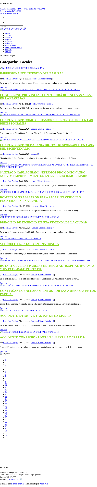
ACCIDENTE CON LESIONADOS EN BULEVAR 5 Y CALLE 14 (43, 337)
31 (6, 431)
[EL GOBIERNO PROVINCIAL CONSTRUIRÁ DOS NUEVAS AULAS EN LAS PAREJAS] (40, 90)
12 (6, 387)
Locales (8, 51)
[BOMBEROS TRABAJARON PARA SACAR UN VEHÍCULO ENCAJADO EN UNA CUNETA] (42, 192)
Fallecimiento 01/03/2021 (10, 13)
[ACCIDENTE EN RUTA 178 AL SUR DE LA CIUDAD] (24, 310)
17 (6, 399)
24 (6, 415)
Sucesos (8, 49)
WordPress (43, 484)
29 (6, 426)
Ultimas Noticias (44, 79)
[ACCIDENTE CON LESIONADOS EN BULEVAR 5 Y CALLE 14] (29, 332)
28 (6, 424)
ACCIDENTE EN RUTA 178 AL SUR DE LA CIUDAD (35, 315)
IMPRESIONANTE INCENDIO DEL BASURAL (32, 73)
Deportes (8, 41)
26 (6, 419)
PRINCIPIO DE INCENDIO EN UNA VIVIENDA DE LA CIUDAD (43, 222)
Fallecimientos (11, 45)
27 (6, 422)
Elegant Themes (17, 484)
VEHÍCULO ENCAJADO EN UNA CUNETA (29, 244)
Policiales (9, 43)
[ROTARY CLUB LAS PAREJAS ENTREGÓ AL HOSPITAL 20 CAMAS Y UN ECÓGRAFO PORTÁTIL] (45, 260)
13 (6, 390)
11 (6, 385)
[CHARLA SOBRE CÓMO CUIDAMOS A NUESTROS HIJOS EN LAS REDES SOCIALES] (40, 115)
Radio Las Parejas (10, 79)
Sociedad (8, 37)
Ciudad (8, 35)
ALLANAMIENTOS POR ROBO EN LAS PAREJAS (22, 9)
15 (6, 394)
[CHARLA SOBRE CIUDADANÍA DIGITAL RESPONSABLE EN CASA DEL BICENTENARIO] (42, 140)
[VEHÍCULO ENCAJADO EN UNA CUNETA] (20, 239)
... (6, 362)
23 (6, 412)
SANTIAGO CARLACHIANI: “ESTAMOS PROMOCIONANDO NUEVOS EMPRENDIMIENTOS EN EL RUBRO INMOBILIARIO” (45, 174)
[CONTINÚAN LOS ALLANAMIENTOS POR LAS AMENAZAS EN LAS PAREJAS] (37, 285)
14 (6, 392)
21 (6, 408)
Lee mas (3, 87)
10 (6, 383)
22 (6, 410)
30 (6, 428)
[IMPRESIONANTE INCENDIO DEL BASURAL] (22, 68)
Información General (13, 47)
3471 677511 (14, 479)
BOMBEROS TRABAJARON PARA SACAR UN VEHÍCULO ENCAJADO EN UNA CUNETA (40, 199)
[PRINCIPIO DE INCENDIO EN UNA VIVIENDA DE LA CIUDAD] (29, 217)
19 (6, 403)
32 (6, 435)
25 (6, 417)
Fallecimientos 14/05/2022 (10, 11)
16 (6, 397)
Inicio (7, 33)
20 (6, 406)
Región (8, 39)
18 (6, 401)
